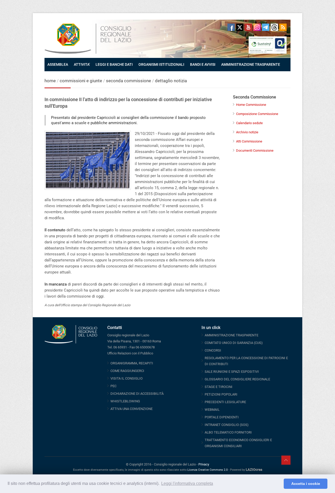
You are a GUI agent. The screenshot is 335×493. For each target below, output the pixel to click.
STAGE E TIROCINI (218, 387)
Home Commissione (251, 105)
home (50, 80)
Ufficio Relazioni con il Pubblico (130, 353)
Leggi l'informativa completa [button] (187, 483)
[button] (278, 484)
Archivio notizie (247, 132)
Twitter (239, 27)
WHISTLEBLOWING (125, 401)
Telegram (265, 27)
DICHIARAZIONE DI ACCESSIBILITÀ (137, 394)
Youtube (248, 27)
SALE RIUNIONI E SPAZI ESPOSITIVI (232, 372)
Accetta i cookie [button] (305, 483)
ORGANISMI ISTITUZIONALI (161, 64)
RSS (283, 27)
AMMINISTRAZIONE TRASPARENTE (250, 64)
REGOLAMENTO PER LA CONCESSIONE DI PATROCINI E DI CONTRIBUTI (246, 361)
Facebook (231, 27)
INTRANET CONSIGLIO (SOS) (227, 425)
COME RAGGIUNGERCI (127, 371)
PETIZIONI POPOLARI (221, 394)
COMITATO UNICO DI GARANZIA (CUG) (234, 343)
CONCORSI (213, 350)
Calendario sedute (249, 123)
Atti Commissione (249, 141)
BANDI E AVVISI (202, 64)
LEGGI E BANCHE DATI (114, 64)
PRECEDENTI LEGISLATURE (225, 402)
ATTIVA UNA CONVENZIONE (131, 409)
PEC (113, 386)
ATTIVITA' (82, 64)
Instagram (257, 27)
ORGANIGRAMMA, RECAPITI (131, 363)
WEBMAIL (212, 410)
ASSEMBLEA (57, 64)
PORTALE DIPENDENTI (222, 417)
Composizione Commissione (257, 114)
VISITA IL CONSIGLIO (126, 378)
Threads (274, 27)
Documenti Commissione (254, 150)
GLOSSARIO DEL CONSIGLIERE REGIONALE (237, 379)
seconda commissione (128, 80)
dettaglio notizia (171, 80)
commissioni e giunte (81, 80)
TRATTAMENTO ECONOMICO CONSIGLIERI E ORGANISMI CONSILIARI (238, 443)
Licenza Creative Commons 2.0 (207, 470)
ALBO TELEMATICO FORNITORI (228, 432)
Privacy (203, 464)
